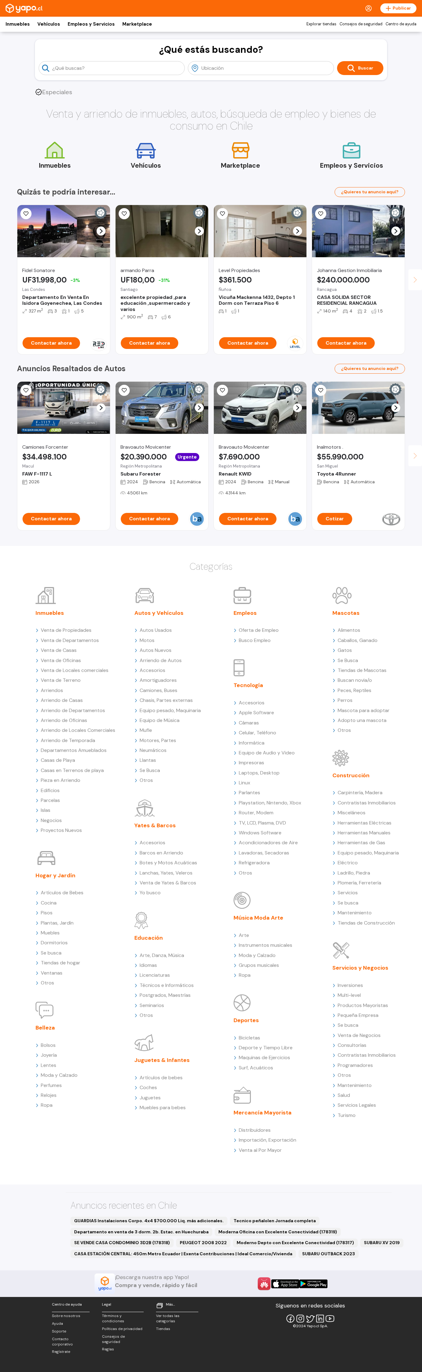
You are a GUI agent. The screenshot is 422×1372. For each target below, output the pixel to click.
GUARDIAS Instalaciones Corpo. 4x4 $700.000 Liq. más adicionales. (149, 1220)
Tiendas (163, 1328)
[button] (101, 231)
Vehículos (48, 24)
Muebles (50, 932)
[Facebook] (290, 1319)
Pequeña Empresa (358, 1015)
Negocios (51, 820)
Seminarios (152, 1005)
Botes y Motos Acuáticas (168, 862)
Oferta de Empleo (259, 630)
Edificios (50, 790)
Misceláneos (351, 812)
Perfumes (51, 1085)
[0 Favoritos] (26, 390)
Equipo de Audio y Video (267, 752)
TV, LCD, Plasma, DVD (262, 823)
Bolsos (48, 1045)
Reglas (108, 1349)
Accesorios (152, 670)
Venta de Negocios (359, 1035)
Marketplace (137, 24)
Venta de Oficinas (61, 660)
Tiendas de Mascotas (362, 670)
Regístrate (61, 1351)
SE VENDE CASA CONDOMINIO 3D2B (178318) (122, 1242)
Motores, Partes (158, 740)
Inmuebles (18, 24)
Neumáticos (153, 750)
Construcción (350, 775)
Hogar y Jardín (55, 875)
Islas (45, 810)
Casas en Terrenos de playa (72, 770)
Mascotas (346, 613)
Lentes (48, 1065)
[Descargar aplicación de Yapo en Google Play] (313, 1283)
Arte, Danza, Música (162, 955)
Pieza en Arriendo (60, 780)
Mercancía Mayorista (263, 1112)
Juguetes (150, 1097)
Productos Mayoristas (363, 1005)
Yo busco (150, 892)
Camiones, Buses (158, 690)
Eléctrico (348, 862)
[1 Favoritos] (26, 213)
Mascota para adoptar (364, 710)
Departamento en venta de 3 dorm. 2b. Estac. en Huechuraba (141, 1232)
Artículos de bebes (161, 1077)
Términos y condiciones (113, 1318)
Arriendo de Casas (62, 700)
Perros (345, 700)
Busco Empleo (255, 640)
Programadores (355, 1065)
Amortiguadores (158, 680)
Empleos (245, 613)
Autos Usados (156, 630)
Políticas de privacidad (122, 1328)
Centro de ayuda (401, 24)
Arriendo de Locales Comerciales (78, 730)
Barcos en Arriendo (161, 853)
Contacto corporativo (62, 1341)
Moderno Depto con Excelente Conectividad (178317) (295, 1242)
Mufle (146, 730)
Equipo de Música (159, 720)
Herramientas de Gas (361, 842)
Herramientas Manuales (364, 832)
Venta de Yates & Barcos (168, 882)
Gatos (345, 650)
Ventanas (51, 973)
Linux (244, 782)
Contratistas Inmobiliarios (367, 802)
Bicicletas (249, 1037)
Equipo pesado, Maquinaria (170, 710)
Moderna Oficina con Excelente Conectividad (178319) (277, 1232)
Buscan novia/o (355, 680)
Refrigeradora (254, 862)
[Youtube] (330, 1319)
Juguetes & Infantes (162, 1060)
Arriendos (52, 690)
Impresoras (251, 762)
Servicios (348, 892)
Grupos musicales (259, 965)
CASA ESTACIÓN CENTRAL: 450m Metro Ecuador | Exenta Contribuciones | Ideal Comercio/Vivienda (183, 1254)
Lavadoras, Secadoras (264, 853)
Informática (251, 743)
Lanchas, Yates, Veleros (166, 873)
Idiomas (148, 965)
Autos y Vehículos (159, 613)
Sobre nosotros (66, 1315)
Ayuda (57, 1323)
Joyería (49, 1055)
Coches (148, 1087)
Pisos (47, 912)
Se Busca (150, 770)
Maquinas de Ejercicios (264, 1057)
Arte (244, 935)
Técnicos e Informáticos (167, 985)
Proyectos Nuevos (61, 830)
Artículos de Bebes (62, 892)
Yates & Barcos (155, 825)
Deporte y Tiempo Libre (266, 1047)
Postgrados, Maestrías (165, 995)
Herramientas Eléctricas (364, 823)
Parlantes (249, 792)
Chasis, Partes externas (166, 700)
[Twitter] (310, 1319)
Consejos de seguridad (361, 24)
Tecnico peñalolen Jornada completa (275, 1220)
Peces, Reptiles (354, 690)
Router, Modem (256, 812)
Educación (148, 938)
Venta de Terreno (61, 680)
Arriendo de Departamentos (73, 710)
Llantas (148, 760)
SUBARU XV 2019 (382, 1242)
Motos (147, 640)
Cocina (49, 903)
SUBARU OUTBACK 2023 (328, 1254)
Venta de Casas (59, 650)
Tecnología (248, 685)
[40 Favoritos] (222, 213)
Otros (47, 983)
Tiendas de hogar (60, 962)
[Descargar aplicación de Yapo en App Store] (285, 1283)
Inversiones (350, 985)
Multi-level (349, 995)
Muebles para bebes (163, 1107)
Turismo (347, 1115)
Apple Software (256, 712)
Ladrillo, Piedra (354, 873)
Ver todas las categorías (167, 1318)
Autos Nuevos (155, 650)
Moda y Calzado (59, 1075)
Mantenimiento (355, 912)
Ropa (47, 1105)
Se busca (51, 953)
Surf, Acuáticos (256, 1067)
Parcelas (50, 800)
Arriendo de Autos (161, 660)
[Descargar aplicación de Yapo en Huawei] (264, 1284)
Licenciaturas (155, 975)
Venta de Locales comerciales (74, 670)
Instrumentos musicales (265, 945)
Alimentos (349, 630)
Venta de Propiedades (66, 630)
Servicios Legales (357, 1105)
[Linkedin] (320, 1319)
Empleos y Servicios (91, 24)
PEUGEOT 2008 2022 (203, 1242)
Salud (344, 1095)
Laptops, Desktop (259, 773)
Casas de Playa (58, 760)
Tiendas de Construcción (366, 923)
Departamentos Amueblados (74, 750)
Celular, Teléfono (257, 732)
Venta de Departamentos (70, 640)
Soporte (59, 1331)
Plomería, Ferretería (359, 882)
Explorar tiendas (321, 24)
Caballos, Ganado (358, 640)
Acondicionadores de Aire (268, 842)
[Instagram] (300, 1319)
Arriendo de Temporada (68, 740)
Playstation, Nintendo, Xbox (270, 802)
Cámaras (249, 723)
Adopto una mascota (362, 720)
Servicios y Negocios (360, 967)
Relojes (49, 1095)
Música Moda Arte (258, 917)
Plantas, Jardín (57, 923)
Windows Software (260, 832)
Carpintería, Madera (360, 792)
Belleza (45, 1027)
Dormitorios (54, 942)
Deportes (246, 1020)
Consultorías (352, 1045)
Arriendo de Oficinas (64, 720)
